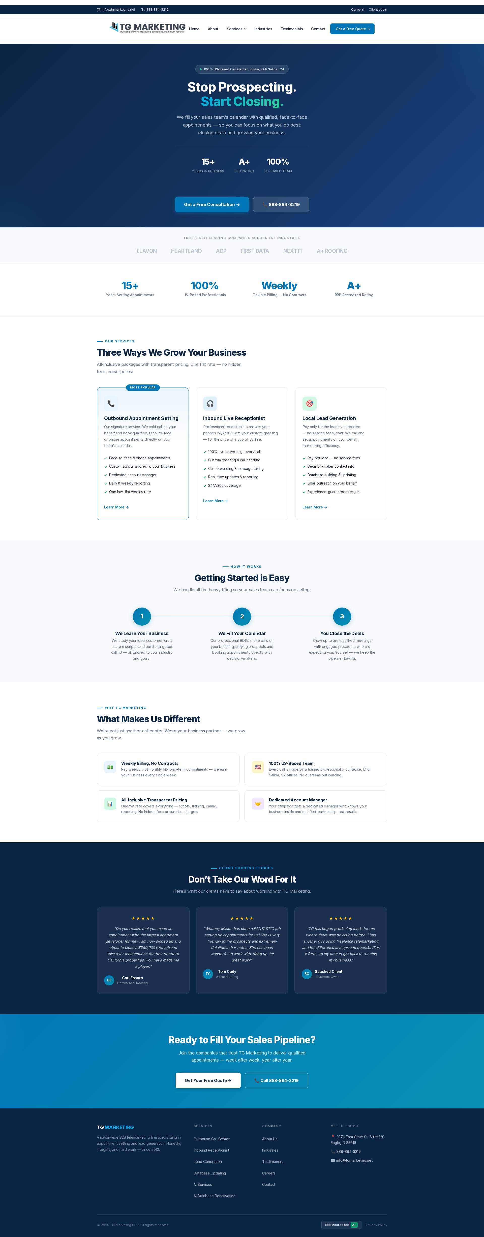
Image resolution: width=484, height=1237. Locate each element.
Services (234, 29)
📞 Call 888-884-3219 (276, 1080)
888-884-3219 (157, 9)
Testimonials (292, 29)
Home (194, 29)
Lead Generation (208, 1161)
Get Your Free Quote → (208, 1080)
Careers (357, 9)
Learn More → (116, 507)
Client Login (378, 9)
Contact (318, 29)
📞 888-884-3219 (281, 204)
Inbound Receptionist (211, 1150)
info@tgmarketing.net (118, 9)
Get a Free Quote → (353, 29)
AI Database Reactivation (214, 1196)
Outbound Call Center (212, 1139)
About (213, 29)
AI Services (203, 1184)
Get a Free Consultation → (212, 204)
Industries (263, 29)
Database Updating (210, 1173)
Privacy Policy (376, 1225)
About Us (270, 1139)
